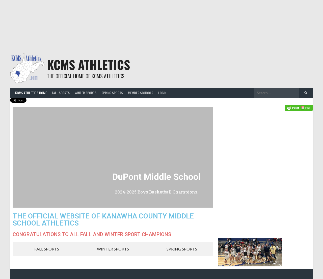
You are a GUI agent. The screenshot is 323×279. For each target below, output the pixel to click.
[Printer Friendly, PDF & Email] (299, 107)
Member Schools (140, 92)
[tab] (44, 249)
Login (162, 92)
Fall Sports (61, 92)
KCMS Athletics (88, 64)
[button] (17, 157)
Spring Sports (112, 92)
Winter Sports (85, 92)
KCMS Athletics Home (31, 92)
